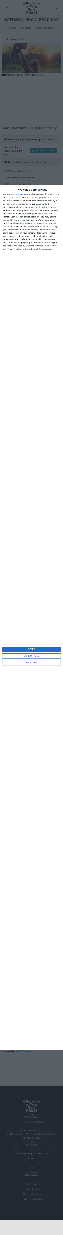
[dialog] (31, 617)
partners (19, 194)
